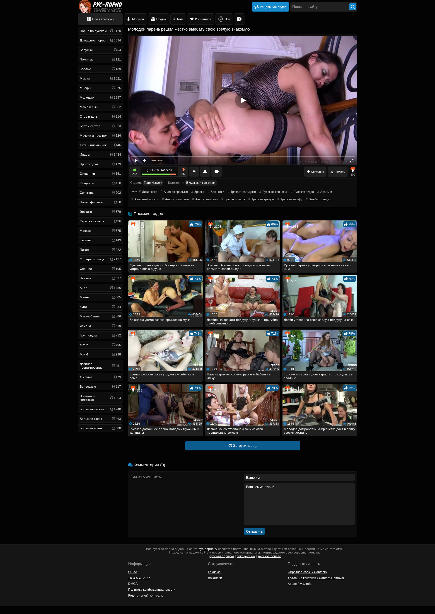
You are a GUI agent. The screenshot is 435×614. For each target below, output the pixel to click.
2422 (140, 226)
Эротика (100, 211)
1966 (294, 226)
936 (139, 336)
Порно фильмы (100, 202)
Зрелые (100, 69)
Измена (100, 326)
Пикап (100, 249)
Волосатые (100, 386)
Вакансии (215, 578)
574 (293, 281)
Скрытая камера (100, 221)
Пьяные (100, 278)
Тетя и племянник (100, 145)
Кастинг (100, 240)
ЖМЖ (100, 345)
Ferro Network (153, 182)
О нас (132, 572)
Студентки (100, 173)
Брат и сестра (100, 126)
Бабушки (100, 50)
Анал (100, 288)
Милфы (100, 88)
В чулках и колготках (100, 397)
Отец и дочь (100, 116)
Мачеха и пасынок (100, 135)
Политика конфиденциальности (151, 589)
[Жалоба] (205, 172)
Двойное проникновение (100, 365)
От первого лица (100, 259)
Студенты (100, 183)
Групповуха (100, 335)
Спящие (100, 269)
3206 (217, 336)
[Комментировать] (216, 172)
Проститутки (100, 164)
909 (139, 281)
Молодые (100, 97)
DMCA (133, 583)
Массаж (100, 230)
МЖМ (100, 354)
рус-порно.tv (207, 549)
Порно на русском (100, 31)
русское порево (269, 556)
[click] (10, 612)
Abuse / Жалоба (300, 583)
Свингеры (100, 192)
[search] (352, 6)
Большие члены (100, 428)
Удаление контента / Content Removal (316, 578)
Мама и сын (100, 107)
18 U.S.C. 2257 (139, 578)
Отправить (254, 531)
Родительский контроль (145, 595)
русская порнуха (221, 556)
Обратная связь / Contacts (307, 572)
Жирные (100, 377)
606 (293, 336)
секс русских (246, 556)
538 (139, 390)
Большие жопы (100, 419)
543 (293, 390)
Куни (100, 307)
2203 (217, 226)
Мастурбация (100, 316)
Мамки (100, 78)
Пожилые (100, 59)
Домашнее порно (100, 40)
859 (216, 281)
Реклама (214, 572)
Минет (100, 297)
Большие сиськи (100, 409)
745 (216, 390)
